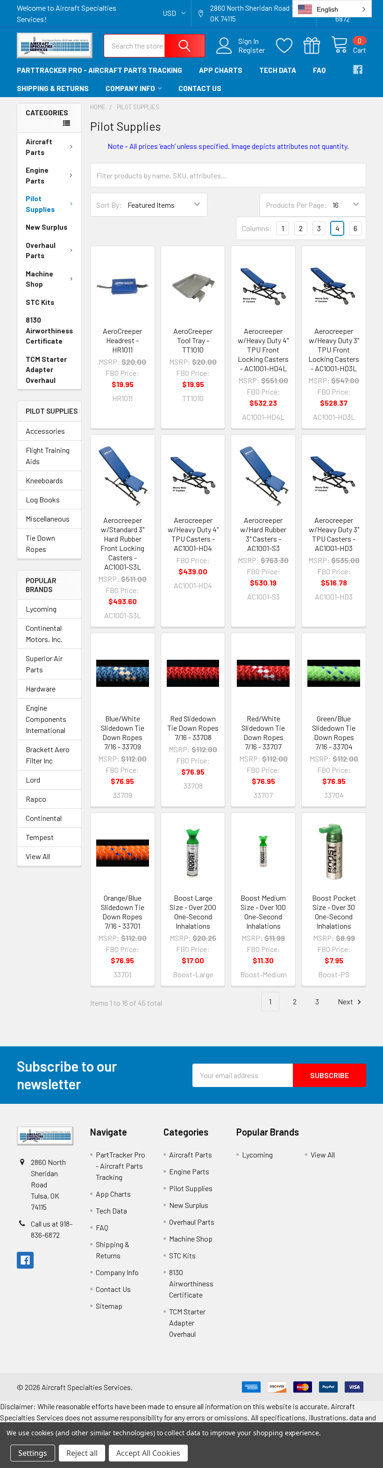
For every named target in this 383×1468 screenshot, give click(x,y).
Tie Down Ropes (40, 543)
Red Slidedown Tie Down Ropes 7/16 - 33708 (193, 727)
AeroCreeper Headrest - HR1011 (122, 340)
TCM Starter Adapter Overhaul (46, 369)
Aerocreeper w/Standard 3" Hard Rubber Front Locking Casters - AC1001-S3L (122, 543)
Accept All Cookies (148, 1453)
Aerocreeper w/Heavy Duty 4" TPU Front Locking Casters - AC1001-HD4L (263, 349)
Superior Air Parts (44, 664)
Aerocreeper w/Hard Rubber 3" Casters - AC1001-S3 (263, 533)
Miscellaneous (48, 518)
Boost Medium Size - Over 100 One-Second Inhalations (263, 911)
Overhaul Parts (41, 250)
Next (346, 1001)
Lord (33, 779)
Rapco (36, 798)
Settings (32, 1453)
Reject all (82, 1453)
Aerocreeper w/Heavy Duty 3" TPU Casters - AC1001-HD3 (334, 533)
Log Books (43, 499)
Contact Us (199, 88)
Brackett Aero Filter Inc (48, 755)
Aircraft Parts (39, 146)
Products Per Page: (296, 204)
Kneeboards (44, 480)
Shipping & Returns (53, 88)
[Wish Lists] (290, 46)
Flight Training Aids (48, 455)
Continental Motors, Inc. (44, 633)
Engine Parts (37, 175)
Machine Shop (39, 279)
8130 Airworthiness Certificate (49, 330)
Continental (44, 817)
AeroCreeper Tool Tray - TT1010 (193, 340)
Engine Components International (46, 718)
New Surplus (46, 227)
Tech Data (277, 70)
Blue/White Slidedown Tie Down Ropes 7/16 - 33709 (122, 732)
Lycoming (41, 608)
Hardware (41, 688)
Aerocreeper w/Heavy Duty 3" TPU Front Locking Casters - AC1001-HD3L (333, 349)
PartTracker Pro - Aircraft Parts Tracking (99, 70)
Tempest (40, 837)
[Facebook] (357, 69)
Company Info (130, 88)
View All (38, 856)
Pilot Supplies (40, 203)
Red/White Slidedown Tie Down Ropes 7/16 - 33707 (263, 732)
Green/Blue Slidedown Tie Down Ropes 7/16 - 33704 (333, 732)
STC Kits (40, 302)
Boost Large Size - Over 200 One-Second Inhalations (193, 911)
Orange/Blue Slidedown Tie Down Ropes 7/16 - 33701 (122, 911)
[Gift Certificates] (317, 46)
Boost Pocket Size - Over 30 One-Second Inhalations (334, 911)
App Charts (220, 70)
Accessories (45, 430)
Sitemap (109, 1305)
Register (251, 50)
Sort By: (109, 204)
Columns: (257, 228)
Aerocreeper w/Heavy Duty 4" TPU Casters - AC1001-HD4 (193, 533)
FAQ (319, 70)
